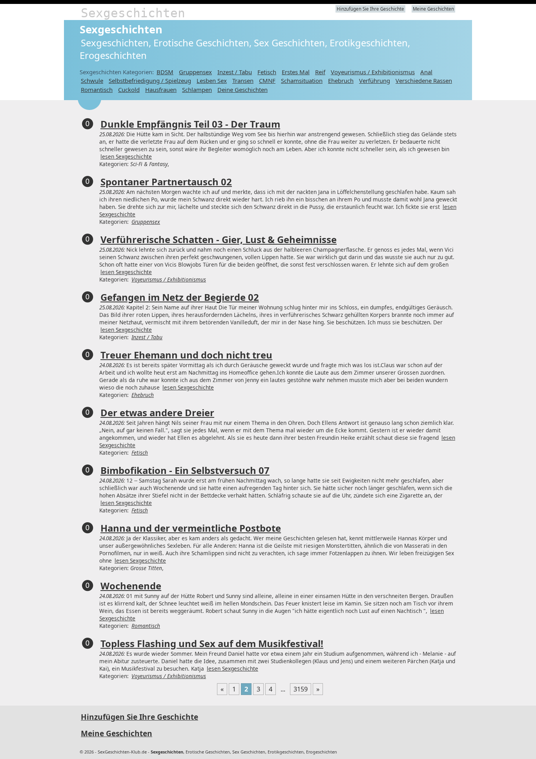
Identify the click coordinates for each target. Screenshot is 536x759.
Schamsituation (302, 80)
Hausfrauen (161, 89)
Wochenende (130, 586)
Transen (242, 80)
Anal (426, 72)
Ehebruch (341, 80)
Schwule (92, 80)
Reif (320, 72)
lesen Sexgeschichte (126, 156)
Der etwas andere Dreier (157, 412)
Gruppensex (195, 72)
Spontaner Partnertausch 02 (166, 182)
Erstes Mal (296, 72)
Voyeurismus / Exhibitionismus (373, 72)
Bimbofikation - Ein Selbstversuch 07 (185, 470)
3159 (301, 689)
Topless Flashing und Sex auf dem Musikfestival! (211, 643)
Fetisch (266, 72)
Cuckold (129, 89)
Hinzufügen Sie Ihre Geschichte (370, 9)
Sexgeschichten (133, 13)
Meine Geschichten (433, 9)
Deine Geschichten (242, 89)
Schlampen (197, 89)
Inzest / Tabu (234, 72)
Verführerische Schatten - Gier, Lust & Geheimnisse (218, 239)
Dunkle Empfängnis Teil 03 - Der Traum (190, 124)
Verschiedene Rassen (424, 80)
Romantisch (97, 89)
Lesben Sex (212, 80)
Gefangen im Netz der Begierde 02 (179, 297)
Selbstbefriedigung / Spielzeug (150, 80)
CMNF (267, 80)
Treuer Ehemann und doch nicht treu (186, 355)
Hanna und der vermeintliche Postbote (190, 528)
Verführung (374, 80)
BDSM (165, 72)
